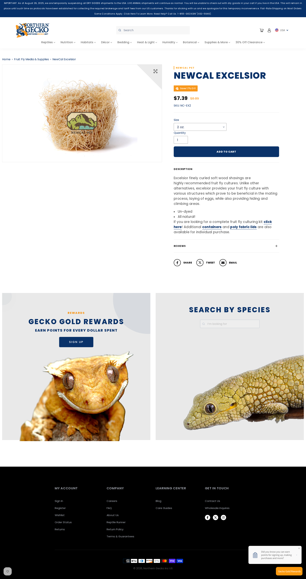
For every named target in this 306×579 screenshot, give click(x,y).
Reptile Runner (116, 522)
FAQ (109, 508)
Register (60, 508)
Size (176, 120)
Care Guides (164, 508)
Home (6, 59)
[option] (82, 113)
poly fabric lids (243, 227)
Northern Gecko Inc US (158, 568)
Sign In (59, 501)
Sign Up (76, 342)
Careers (112, 501)
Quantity (180, 133)
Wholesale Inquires (217, 508)
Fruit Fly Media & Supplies (31, 59)
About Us (113, 515)
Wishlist (60, 515)
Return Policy (115, 529)
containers (212, 227)
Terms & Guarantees (120, 536)
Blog (158, 501)
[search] (153, 30)
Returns (60, 529)
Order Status (63, 522)
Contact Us (212, 501)
